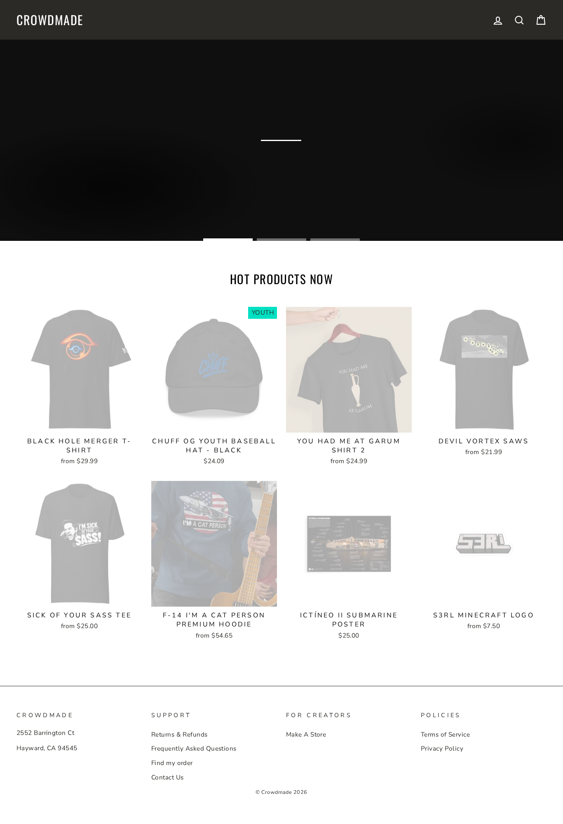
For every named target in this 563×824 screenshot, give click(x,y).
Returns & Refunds (179, 734)
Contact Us (167, 777)
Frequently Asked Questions (194, 748)
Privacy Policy (442, 748)
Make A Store (306, 734)
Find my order (172, 763)
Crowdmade (49, 19)
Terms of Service (445, 734)
